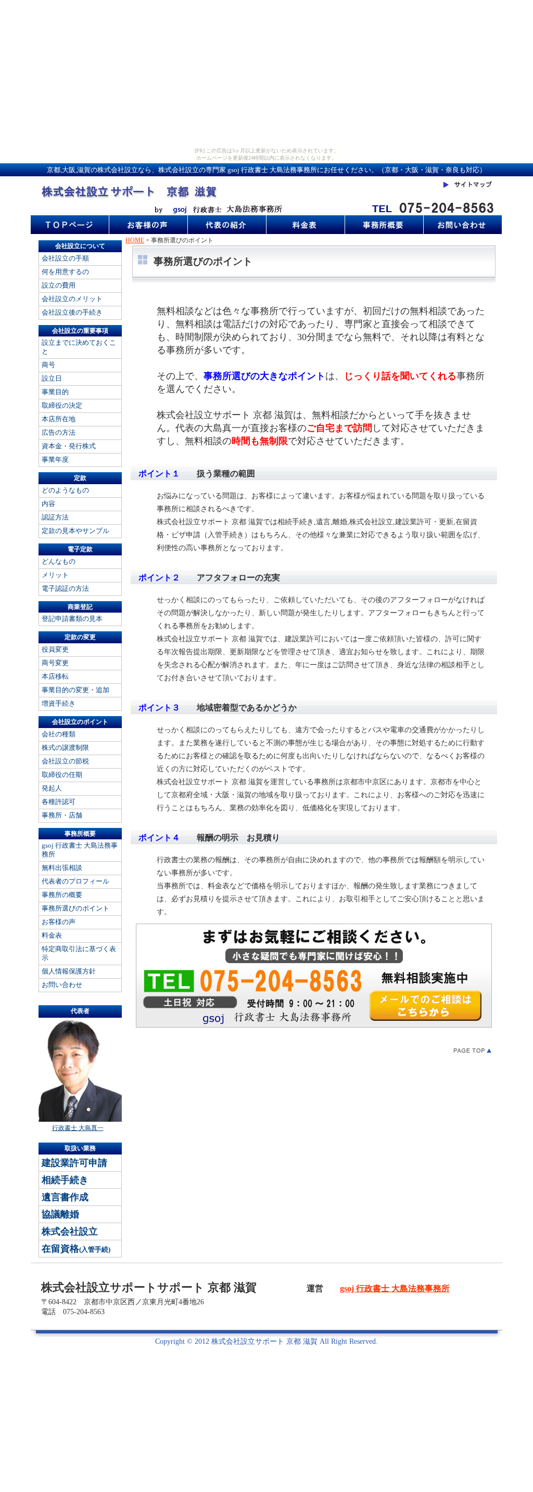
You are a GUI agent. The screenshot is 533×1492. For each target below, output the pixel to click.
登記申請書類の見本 (72, 618)
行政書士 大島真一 (78, 1128)
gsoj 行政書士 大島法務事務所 (80, 849)
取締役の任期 (62, 775)
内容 (48, 504)
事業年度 (55, 459)
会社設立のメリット (72, 299)
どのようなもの (65, 490)
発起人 (52, 788)
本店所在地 (58, 419)
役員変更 (55, 649)
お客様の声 (58, 922)
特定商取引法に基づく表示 (79, 953)
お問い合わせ (62, 985)
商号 (48, 365)
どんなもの (58, 561)
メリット (55, 575)
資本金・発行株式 (69, 446)
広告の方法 (58, 432)
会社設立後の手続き (72, 312)
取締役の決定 (62, 405)
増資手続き (58, 703)
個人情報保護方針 (69, 971)
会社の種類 (58, 734)
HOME (134, 240)
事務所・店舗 (62, 815)
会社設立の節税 (65, 761)
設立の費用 (58, 285)
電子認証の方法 (65, 588)
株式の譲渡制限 (65, 747)
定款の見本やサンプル (75, 531)
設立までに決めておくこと (79, 347)
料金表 (52, 935)
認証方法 (55, 517)
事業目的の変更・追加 (75, 690)
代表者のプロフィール (75, 881)
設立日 (52, 378)
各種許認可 (58, 802)
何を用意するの (65, 272)
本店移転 (55, 676)
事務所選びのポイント (75, 908)
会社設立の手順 (65, 258)
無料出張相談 (62, 868)
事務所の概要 (62, 895)
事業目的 (55, 392)
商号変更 (55, 663)
